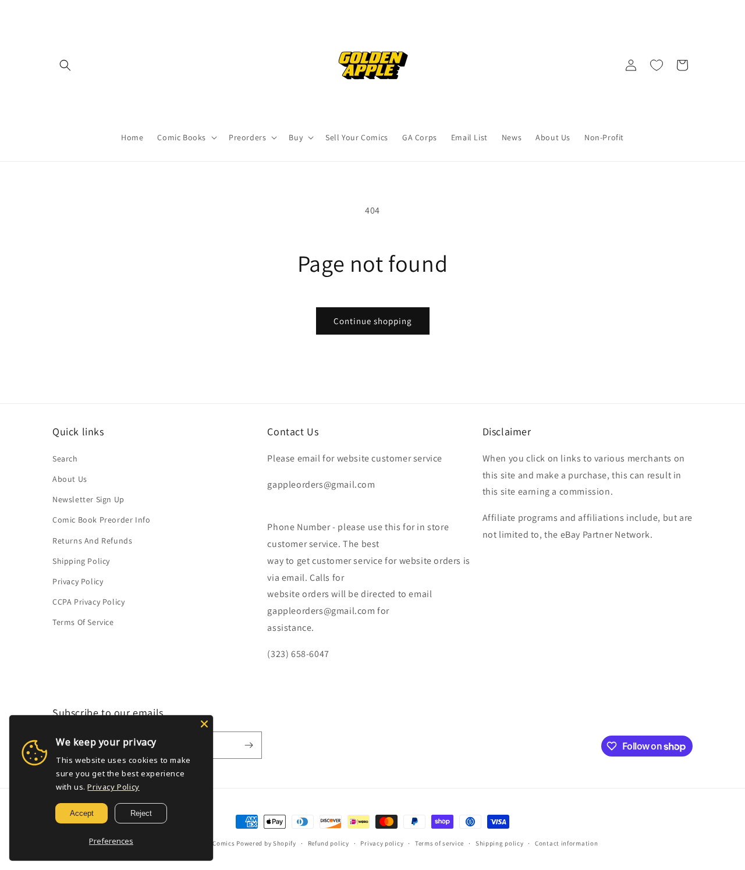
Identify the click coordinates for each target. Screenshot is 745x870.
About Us (69, 479)
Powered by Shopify (266, 843)
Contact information (566, 843)
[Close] (204, 724)
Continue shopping (373, 320)
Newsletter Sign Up (88, 499)
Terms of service (439, 843)
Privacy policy (381, 843)
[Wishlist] (656, 65)
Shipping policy (500, 843)
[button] (65, 65)
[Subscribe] (248, 745)
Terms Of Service (83, 622)
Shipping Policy (81, 561)
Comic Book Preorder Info (101, 519)
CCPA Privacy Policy (88, 601)
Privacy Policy (77, 581)
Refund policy (328, 843)
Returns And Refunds (92, 540)
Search (65, 458)
